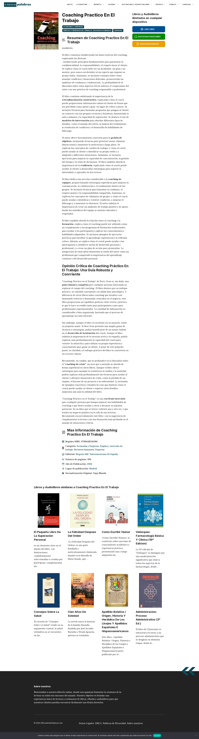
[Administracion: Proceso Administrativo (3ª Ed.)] (150, 605)
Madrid (93, 468)
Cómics (172, 4)
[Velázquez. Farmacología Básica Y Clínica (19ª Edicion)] (150, 526)
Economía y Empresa (73, 27)
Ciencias (187, 4)
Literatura (81, 4)
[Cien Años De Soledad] (82, 605)
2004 (89, 464)
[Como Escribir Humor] (116, 526)
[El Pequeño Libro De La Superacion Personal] (48, 526)
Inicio (70, 4)
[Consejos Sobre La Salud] (48, 605)
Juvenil (112, 4)
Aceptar (157, 735)
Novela (159, 4)
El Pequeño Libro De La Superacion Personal (47, 535)
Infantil (98, 4)
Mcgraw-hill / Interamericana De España (97, 454)
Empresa (118, 30)
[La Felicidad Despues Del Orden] (82, 526)
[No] (196, 735)
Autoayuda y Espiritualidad (135, 4)
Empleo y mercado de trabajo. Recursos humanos (87, 30)
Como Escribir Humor (116, 532)
